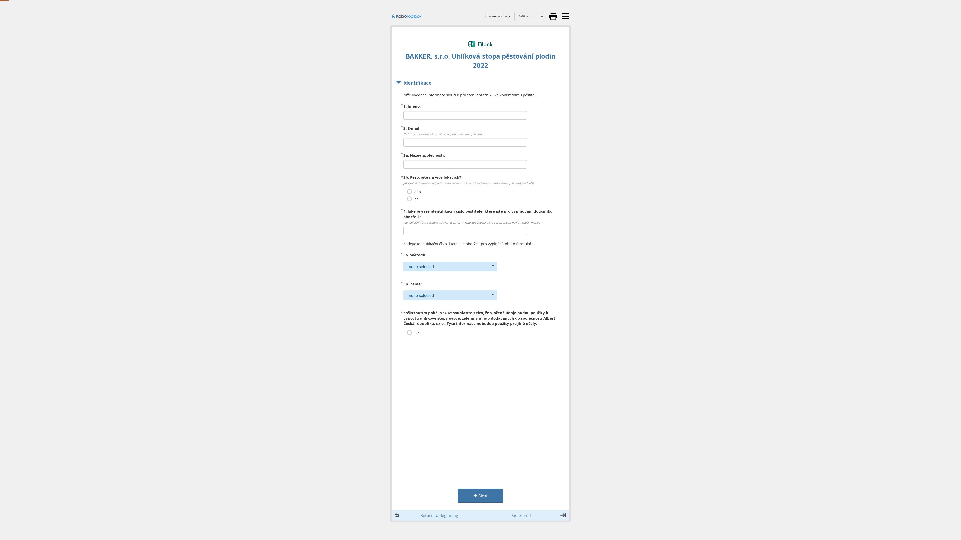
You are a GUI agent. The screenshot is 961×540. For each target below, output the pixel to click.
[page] (480, 208)
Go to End (521, 515)
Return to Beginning (439, 515)
